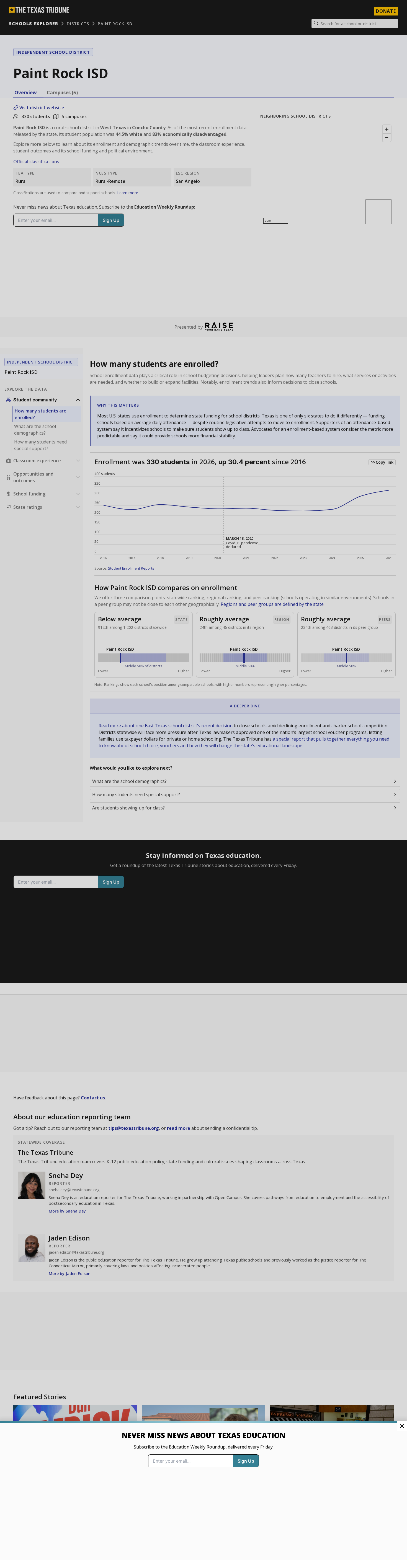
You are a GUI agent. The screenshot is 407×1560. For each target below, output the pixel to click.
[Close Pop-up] (402, 1426)
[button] (203, 780)
